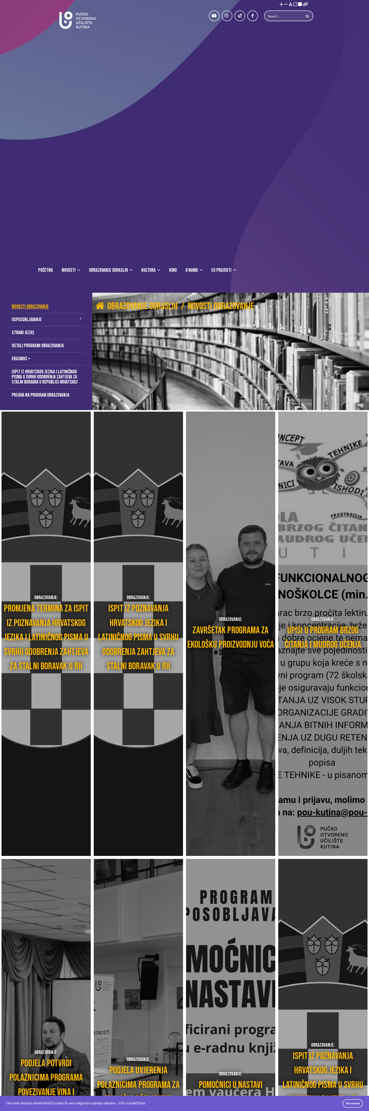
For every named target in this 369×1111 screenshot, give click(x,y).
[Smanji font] (286, 4)
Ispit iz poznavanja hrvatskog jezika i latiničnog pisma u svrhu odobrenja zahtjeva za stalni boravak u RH (138, 637)
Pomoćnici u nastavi (230, 1085)
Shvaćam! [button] (353, 1103)
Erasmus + (21, 359)
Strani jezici (23, 332)
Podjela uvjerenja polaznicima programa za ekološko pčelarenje (138, 1085)
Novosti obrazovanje (30, 306)
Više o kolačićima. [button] (132, 1103)
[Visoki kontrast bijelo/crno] (295, 4)
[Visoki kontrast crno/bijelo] (300, 4)
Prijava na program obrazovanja (40, 395)
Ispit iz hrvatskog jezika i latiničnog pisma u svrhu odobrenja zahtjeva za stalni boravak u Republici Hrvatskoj (45, 377)
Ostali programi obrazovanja (38, 346)
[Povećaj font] (281, 4)
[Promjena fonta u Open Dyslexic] (291, 4)
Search (307, 16)
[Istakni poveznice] (305, 4)
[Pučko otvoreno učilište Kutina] (77, 20)
